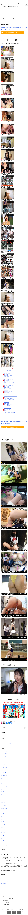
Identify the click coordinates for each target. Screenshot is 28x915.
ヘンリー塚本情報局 (7, 370)
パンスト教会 (6, 402)
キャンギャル (4, 767)
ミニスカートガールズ (8, 404)
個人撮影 (3, 791)
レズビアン (4, 786)
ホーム (3, 18)
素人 (3, 824)
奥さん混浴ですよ (7, 394)
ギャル (3, 764)
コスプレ (4, 772)
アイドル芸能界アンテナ (8, 376)
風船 (2, 840)
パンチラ (4, 778)
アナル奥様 (6, 400)
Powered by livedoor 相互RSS (8, 412)
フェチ (3, 780)
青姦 (3, 832)
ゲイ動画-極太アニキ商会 (8, 385)
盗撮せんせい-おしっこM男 (9, 382)
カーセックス (4, 761)
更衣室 (3, 805)
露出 (3, 829)
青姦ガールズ (6, 392)
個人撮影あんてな (7, 374)
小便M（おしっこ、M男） (8, 379)
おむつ (3, 756)
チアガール (4, 775)
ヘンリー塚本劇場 (7, 405)
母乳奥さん (6, 397)
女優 (3, 797)
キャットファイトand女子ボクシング (10, 396)
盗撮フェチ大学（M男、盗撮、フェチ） (11, 384)
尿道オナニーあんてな (8, 375)
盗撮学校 (5, 410)
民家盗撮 (4, 808)
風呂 (3, 838)
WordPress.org (4, 883)
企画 (2, 789)
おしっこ (2, 746)
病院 (2, 816)
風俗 (2, 835)
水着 (3, 810)
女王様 (3, 802)
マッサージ (4, 783)
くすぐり (3, 770)
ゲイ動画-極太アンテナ (8, 373)
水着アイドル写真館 (7, 388)
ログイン (2, 878)
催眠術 (3, 794)
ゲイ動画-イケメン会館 (8, 406)
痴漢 (2, 819)
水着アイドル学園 (7, 403)
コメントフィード (4, 881)
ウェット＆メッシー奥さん (8, 398)
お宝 (2, 759)
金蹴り (3, 827)
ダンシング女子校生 (7, 408)
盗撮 (2, 821)
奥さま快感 (6, 390)
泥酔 (2, 813)
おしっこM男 (4, 751)
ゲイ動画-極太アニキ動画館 (9, 399)
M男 (1, 736)
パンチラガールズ (7, 393)
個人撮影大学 (6, 380)
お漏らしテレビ (7, 381)
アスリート (4, 741)
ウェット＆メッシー (6, 743)
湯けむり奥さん (7, 386)
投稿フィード (3, 879)
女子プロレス (5, 800)
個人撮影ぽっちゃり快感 (8, 391)
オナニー (4, 753)
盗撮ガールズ (6, 387)
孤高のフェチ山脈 (7, 409)
